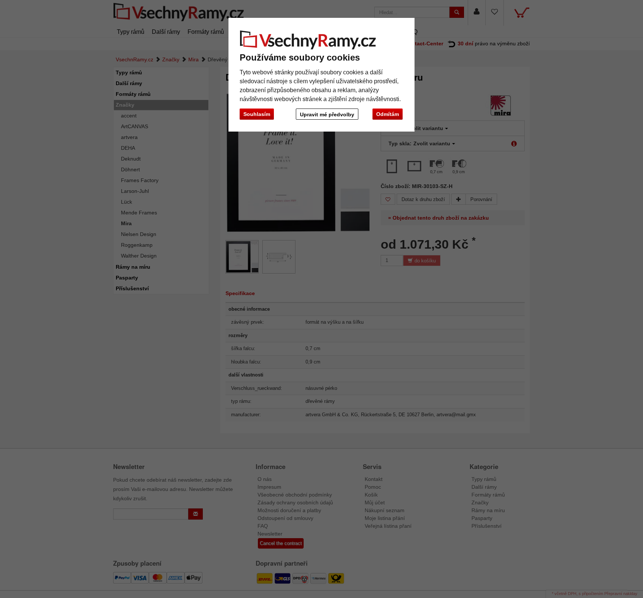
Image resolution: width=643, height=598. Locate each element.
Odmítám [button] (387, 114)
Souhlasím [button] (256, 114)
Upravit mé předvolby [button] (327, 114)
